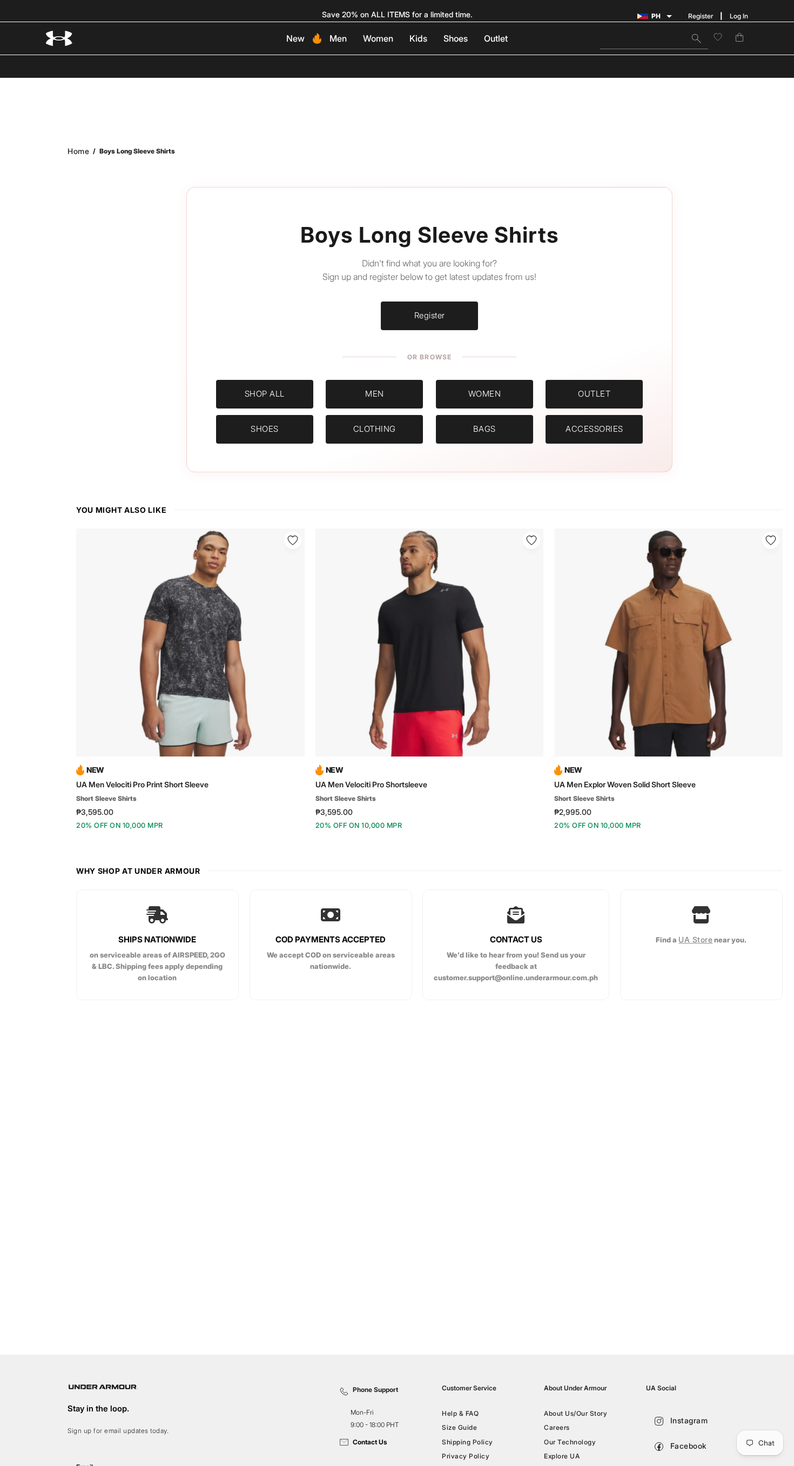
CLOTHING (374, 429)
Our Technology (570, 1442)
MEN (374, 394)
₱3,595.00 (94, 812)
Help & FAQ (460, 1413)
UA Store (696, 939)
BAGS (484, 429)
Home (78, 151)
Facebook (687, 1445)
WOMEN (484, 394)
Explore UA (562, 1456)
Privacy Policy (465, 1456)
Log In (739, 16)
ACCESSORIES (594, 429)
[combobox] (654, 38)
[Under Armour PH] (59, 38)
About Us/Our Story (575, 1413)
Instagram (688, 1420)
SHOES (265, 429)
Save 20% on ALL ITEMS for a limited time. (397, 14)
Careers (557, 1427)
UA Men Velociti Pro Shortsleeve (371, 784)
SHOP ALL (265, 394)
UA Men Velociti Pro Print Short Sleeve (142, 784)
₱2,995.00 (572, 812)
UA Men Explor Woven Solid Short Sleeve (625, 784)
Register (700, 16)
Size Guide (459, 1427)
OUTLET (594, 394)
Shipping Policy (467, 1442)
